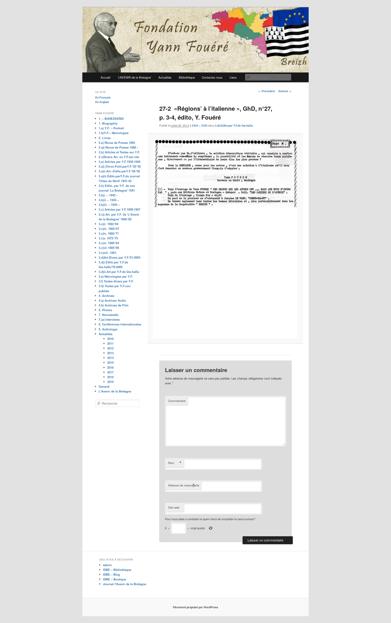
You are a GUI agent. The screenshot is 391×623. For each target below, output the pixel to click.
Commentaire (177, 401)
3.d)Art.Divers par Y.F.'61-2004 (119, 257)
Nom (174, 463)
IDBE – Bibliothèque (117, 570)
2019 (110, 382)
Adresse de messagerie (183, 485)
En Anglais (102, 102)
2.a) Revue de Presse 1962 (117, 142)
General (104, 386)
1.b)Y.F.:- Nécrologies (114, 133)
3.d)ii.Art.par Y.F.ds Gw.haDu (119, 271)
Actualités (165, 77)
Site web (173, 507)
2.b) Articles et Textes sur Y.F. (119, 152)
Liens (233, 77)
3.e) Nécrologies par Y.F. (116, 276)
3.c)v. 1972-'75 (108, 238)
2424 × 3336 (199, 125)
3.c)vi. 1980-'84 (109, 243)
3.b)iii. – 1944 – (109, 204)
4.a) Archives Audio (112, 300)
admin (107, 565)
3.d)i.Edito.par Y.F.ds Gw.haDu (234, 125)
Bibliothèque (187, 77)
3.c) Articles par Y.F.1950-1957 (119, 209)
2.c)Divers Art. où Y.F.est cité (119, 157)
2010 (110, 339)
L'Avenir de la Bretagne (115, 391)
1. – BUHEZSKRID (111, 118)
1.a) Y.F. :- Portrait (111, 128)
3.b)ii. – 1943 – (109, 200)
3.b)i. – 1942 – (108, 195)
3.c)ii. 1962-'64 (108, 224)
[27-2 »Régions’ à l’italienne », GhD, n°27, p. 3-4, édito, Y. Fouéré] (225, 238)
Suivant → (284, 91)
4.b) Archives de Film (114, 305)
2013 (110, 353)
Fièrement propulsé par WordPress (195, 607)
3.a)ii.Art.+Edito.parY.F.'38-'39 (119, 171)
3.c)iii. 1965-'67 (109, 228)
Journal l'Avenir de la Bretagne (124, 584)
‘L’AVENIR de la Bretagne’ (134, 77)
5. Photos (105, 310)
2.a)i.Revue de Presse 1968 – (118, 147)
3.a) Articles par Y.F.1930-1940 (119, 161)
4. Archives (106, 295)
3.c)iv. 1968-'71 (109, 233)
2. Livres (105, 138)
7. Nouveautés (108, 315)
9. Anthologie (108, 329)
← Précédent (266, 91)
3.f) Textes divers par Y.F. (116, 281)
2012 (110, 348)
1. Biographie (108, 123)
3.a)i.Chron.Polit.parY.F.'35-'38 (120, 166)
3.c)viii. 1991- (108, 252)
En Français (103, 97)
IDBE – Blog (111, 574)
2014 (110, 358)
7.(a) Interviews (109, 319)
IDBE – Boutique (114, 579)
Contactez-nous (212, 77)
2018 (110, 377)
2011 (110, 343)
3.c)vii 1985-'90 (109, 247)
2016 (110, 367)
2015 (110, 362)
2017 (110, 372)
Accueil (105, 77)
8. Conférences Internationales (120, 324)
